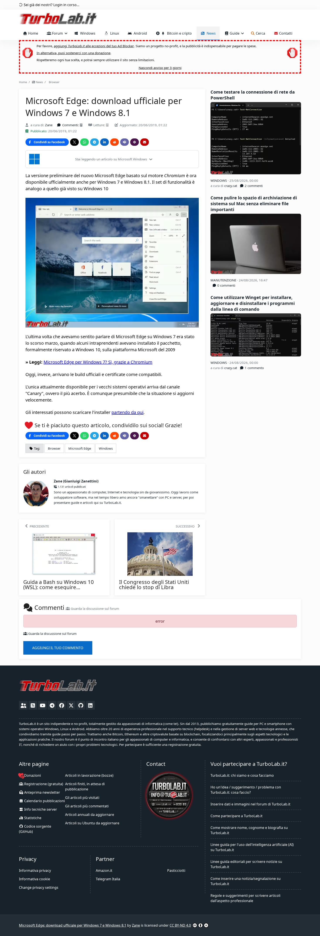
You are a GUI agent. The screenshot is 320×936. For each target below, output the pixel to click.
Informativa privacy (35, 870)
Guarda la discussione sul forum (94, 608)
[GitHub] (80, 705)
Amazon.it (104, 870)
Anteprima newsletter (41, 792)
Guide (234, 33)
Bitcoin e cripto (178, 33)
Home (32, 33)
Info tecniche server (40, 809)
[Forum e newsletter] (23, 705)
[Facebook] (61, 705)
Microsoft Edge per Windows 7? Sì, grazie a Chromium (98, 362)
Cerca (260, 33)
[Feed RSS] (33, 705)
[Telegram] (52, 705)
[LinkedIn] (90, 705)
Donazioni (32, 775)
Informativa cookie (34, 879)
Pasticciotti (176, 870)
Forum (57, 33)
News (210, 33)
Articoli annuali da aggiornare (89, 814)
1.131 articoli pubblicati (71, 487)
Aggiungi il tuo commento (57, 647)
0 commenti (225, 285)
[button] (112, 159)
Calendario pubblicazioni (44, 800)
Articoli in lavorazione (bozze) (89, 775)
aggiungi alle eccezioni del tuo (94, 46)
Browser (53, 82)
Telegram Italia (108, 879)
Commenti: (70, 125)
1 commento (254, 368)
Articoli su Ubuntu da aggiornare (92, 823)
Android (139, 33)
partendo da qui (127, 412)
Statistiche (32, 817)
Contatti (285, 33)
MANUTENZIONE (224, 280)
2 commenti (253, 185)
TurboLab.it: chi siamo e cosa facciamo (242, 775)
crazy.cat (230, 185)
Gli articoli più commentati (87, 806)
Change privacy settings (38, 887)
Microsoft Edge (79, 448)
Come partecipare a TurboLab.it (237, 815)
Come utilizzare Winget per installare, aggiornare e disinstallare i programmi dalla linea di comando (253, 303)
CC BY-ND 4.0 (180, 925)
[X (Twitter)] (71, 705)
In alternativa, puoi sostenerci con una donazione (73, 53)
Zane (48, 125)
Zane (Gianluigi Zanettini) (76, 481)
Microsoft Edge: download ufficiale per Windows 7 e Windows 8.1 (72, 925)
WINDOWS (219, 180)
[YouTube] (42, 705)
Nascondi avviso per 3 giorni (160, 68)
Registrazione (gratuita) (43, 783)
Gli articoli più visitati (82, 797)
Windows (86, 33)
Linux (113, 33)
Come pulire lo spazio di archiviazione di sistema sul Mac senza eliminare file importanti (254, 203)
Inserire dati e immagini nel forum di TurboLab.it (250, 804)
